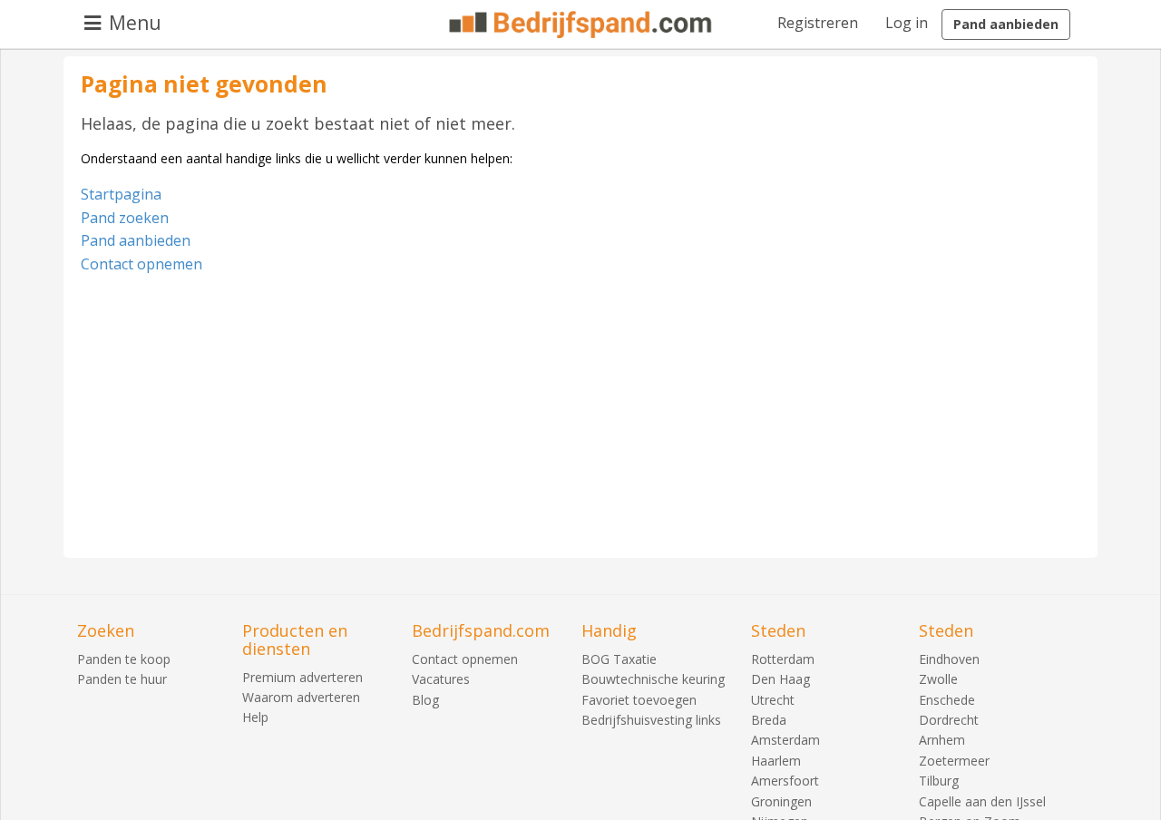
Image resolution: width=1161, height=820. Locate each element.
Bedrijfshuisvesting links (651, 719)
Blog (425, 699)
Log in (906, 23)
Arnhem (942, 739)
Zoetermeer (954, 760)
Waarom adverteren (301, 697)
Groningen (781, 801)
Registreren (817, 23)
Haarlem (776, 760)
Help (255, 717)
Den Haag (780, 679)
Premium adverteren (302, 677)
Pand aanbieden (1006, 24)
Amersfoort (785, 780)
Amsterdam (785, 739)
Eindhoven (949, 659)
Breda (768, 719)
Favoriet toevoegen (639, 699)
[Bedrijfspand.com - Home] (581, 24)
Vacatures (441, 679)
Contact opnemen (141, 264)
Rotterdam (783, 659)
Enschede (947, 699)
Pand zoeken (125, 218)
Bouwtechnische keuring (653, 679)
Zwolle (938, 679)
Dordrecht (949, 719)
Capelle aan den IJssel (982, 801)
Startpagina (121, 194)
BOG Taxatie (619, 659)
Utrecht (773, 699)
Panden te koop (124, 659)
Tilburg (939, 780)
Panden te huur (122, 679)
